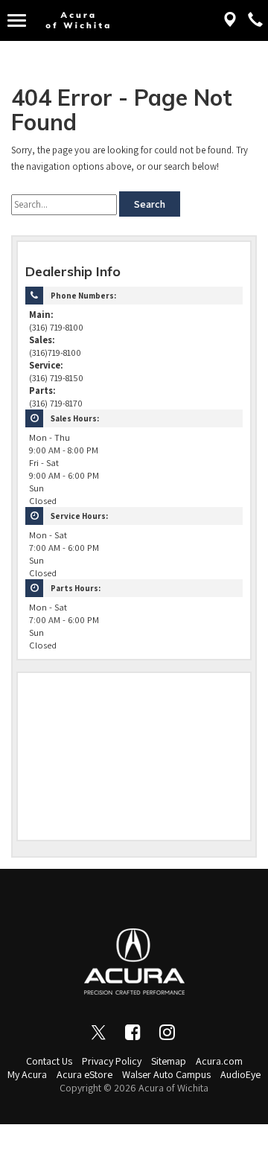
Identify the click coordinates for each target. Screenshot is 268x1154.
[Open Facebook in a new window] (133, 1032)
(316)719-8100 (55, 352)
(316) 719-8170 (56, 403)
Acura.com (219, 1061)
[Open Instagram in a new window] (167, 1032)
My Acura (27, 1074)
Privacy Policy (111, 1061)
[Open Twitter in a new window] (99, 1032)
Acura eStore (84, 1074)
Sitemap (168, 1061)
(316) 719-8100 (56, 327)
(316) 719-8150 (56, 378)
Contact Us (49, 1061)
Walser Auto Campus (166, 1074)
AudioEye (240, 1074)
